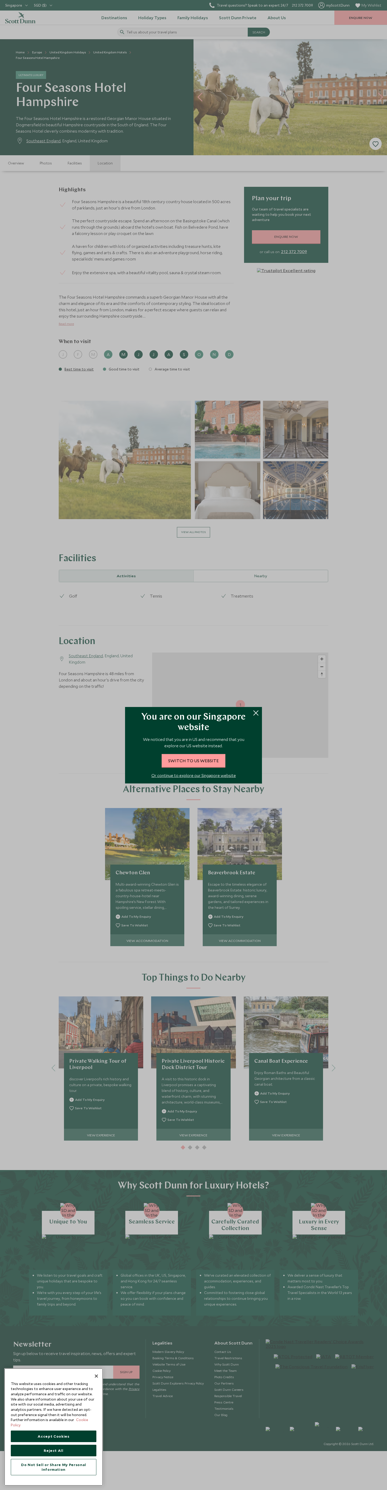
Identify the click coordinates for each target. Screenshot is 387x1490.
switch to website (193, 760)
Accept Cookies (53, 1436)
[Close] (96, 1376)
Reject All (53, 1450)
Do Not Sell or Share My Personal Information (53, 1467)
